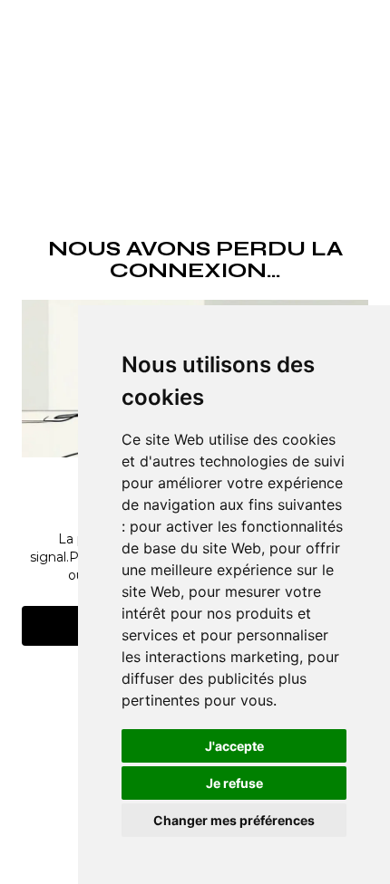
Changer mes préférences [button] (234, 820)
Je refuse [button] (234, 783)
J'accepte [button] (234, 746)
